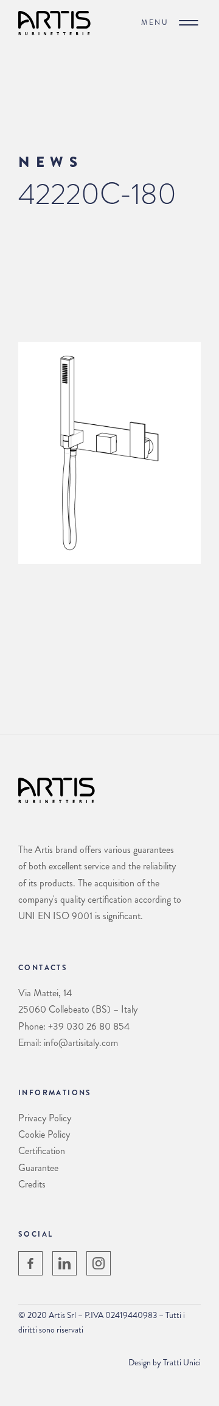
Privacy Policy (44, 1118)
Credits (32, 1184)
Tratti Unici (182, 1362)
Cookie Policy (44, 1134)
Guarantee (38, 1168)
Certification (41, 1151)
